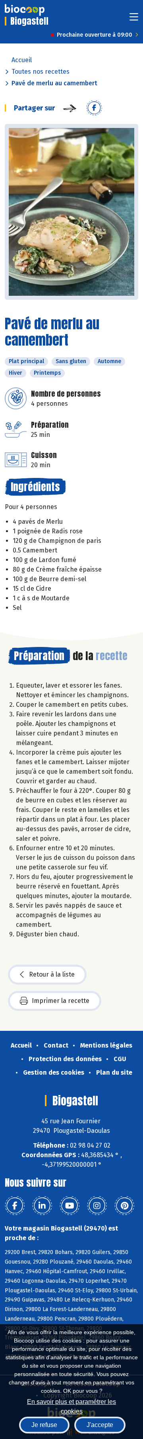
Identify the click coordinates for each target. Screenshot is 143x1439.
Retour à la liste (52, 974)
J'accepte (100, 1424)
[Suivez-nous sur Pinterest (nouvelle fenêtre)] (124, 1206)
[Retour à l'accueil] (24, 10)
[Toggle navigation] (133, 19)
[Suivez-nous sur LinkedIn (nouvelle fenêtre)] (42, 1206)
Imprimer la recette (60, 1001)
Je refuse (44, 1424)
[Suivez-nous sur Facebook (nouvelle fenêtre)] (15, 1206)
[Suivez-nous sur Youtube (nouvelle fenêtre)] (69, 1206)
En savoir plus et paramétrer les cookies (71, 1405)
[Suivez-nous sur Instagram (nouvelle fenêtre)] (97, 1206)
